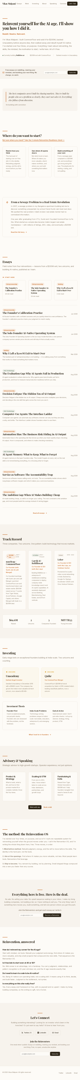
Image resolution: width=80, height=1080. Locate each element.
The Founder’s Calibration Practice (22, 312)
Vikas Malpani (9, 3)
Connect (63, 3)
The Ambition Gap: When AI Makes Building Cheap (31, 495)
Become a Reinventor (52, 915)
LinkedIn (43, 1033)
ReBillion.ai (20, 55)
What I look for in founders (39, 734)
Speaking (53, 3)
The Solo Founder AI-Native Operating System (28, 333)
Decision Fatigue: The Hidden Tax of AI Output (28, 393)
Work (27, 3)
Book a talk (48, 807)
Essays (19, 3)
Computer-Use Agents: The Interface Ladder (27, 414)
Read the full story (17, 232)
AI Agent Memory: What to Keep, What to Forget (29, 454)
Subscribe (72, 72)
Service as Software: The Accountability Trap (27, 474)
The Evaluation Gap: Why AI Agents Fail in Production (33, 373)
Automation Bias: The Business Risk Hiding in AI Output (34, 434)
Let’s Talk (72, 3)
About (44, 3)
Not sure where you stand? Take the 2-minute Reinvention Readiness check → (33, 140)
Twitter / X (27, 1033)
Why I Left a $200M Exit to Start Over (23, 353)
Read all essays (39, 513)
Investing (35, 3)
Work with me (35, 807)
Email (57, 1033)
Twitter (61, 1073)
